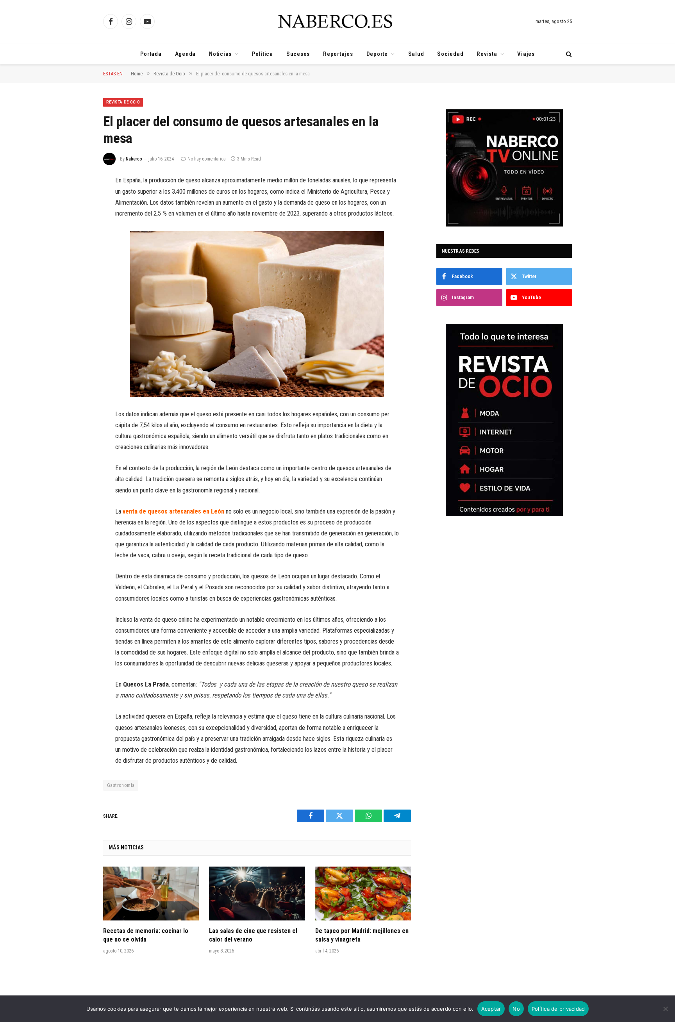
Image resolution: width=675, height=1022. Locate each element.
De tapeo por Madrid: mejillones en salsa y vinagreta (362, 935)
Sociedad (450, 53)
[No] (665, 1009)
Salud (416, 53)
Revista (487, 53)
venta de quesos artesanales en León (173, 511)
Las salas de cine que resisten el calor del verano (253, 935)
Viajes (526, 53)
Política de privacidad (558, 1009)
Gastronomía (120, 785)
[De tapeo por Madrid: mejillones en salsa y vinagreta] (363, 893)
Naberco (134, 159)
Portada (150, 53)
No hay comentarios (207, 159)
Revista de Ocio (123, 102)
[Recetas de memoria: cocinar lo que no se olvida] (151, 893)
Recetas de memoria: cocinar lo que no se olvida (145, 935)
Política (262, 53)
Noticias (220, 53)
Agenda (185, 53)
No (516, 1009)
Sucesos (298, 53)
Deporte (377, 53)
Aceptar (491, 1009)
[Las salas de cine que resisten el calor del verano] (257, 893)
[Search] (568, 53)
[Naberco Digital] (337, 21)
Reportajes (338, 53)
